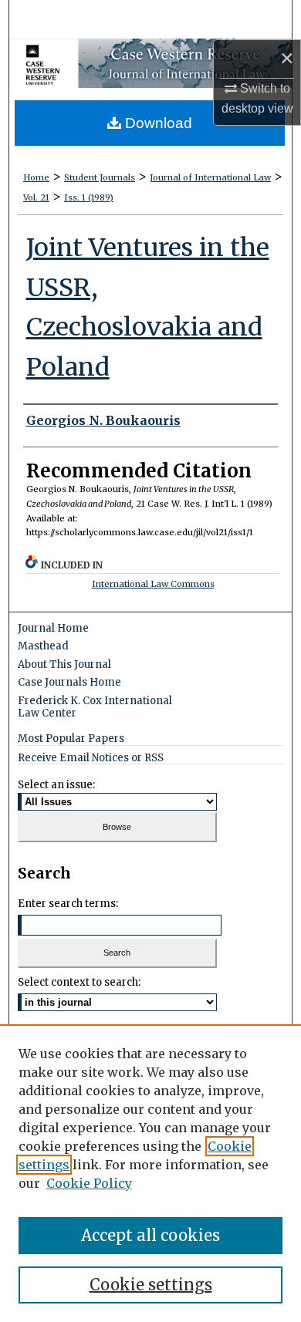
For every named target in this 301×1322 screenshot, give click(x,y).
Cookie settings (151, 1284)
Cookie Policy (89, 1183)
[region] (150, 1173)
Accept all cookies (150, 1235)
